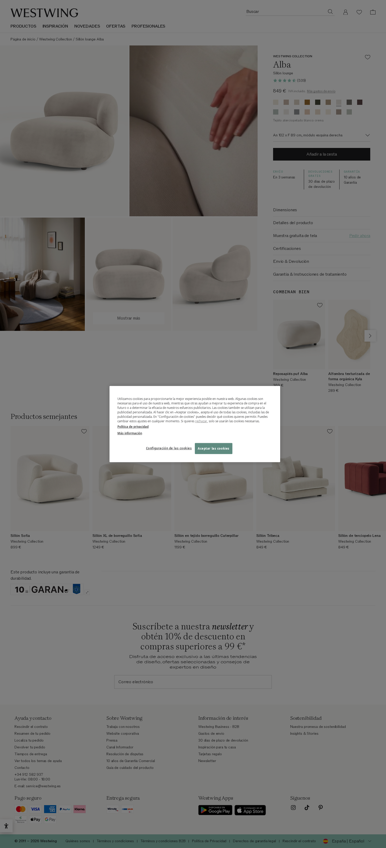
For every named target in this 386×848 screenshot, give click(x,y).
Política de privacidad (133, 427)
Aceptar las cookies (213, 448)
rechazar (201, 421)
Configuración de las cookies (169, 448)
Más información (129, 433)
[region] (194, 424)
